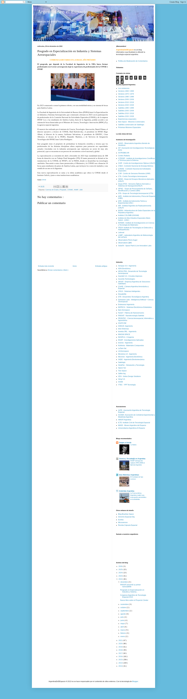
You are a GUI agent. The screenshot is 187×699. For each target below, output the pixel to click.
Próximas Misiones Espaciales (129, 127)
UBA (81, 190)
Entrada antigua (101, 266)
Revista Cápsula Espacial (127, 525)
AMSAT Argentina (124, 420)
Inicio (75, 266)
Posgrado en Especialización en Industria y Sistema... (132, 591)
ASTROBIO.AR (123, 153)
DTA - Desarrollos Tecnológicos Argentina (133, 297)
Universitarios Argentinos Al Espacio (131, 428)
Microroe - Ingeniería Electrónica (130, 357)
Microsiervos (123, 522)
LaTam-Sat (122, 348)
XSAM (120, 382)
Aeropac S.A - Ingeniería (127, 266)
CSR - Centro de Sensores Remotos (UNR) (134, 173)
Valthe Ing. (122, 373)
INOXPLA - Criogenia (126, 337)
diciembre (124, 582)
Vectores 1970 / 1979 (126, 94)
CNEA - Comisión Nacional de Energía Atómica (135, 166)
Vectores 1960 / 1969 (126, 91)
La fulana (133, 445)
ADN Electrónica (124, 269)
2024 (121, 573)
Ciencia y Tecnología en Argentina (132, 459)
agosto (123, 614)
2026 (121, 566)
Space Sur (122, 368)
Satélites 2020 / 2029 (126, 116)
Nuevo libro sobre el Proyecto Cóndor (134, 600)
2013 (121, 666)
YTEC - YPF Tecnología (127, 385)
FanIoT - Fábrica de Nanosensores (131, 313)
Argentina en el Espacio (62, 11)
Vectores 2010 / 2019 (126, 102)
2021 (121, 640)
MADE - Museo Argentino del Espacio (132, 425)
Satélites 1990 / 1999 (126, 108)
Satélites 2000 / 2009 (126, 111)
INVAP (76, 190)
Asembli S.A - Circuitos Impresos (130, 276)
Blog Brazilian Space (126, 514)
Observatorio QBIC (125, 243)
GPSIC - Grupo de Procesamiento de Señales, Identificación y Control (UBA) (135, 190)
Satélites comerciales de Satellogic (131, 125)
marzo (123, 630)
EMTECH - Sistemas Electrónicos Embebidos (135, 307)
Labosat (121, 232)
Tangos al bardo (125, 443)
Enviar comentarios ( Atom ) (58, 270)
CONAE (44, 180)
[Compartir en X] (60, 186)
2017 (121, 653)
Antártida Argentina (126, 491)
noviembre (124, 604)
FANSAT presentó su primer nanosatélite (130, 586)
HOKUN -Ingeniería (125, 326)
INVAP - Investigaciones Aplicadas (131, 340)
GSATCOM (122, 323)
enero (122, 636)
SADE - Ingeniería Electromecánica (131, 359)
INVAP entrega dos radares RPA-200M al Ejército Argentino (137, 463)
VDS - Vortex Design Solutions (129, 376)
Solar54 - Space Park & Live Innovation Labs (134, 246)
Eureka (120, 520)
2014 (121, 663)
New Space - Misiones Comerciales (131, 122)
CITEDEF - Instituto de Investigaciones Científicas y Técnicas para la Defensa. (136, 159)
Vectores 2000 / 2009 (126, 99)
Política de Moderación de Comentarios (133, 61)
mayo (122, 624)
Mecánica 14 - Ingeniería (127, 354)
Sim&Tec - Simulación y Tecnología (131, 365)
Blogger (135, 681)
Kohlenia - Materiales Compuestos (131, 345)
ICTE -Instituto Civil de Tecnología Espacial (134, 423)
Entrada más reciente (46, 266)
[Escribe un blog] (57, 186)
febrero (123, 633)
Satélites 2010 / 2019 (126, 113)
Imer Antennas (123, 329)
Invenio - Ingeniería (125, 343)
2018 (121, 650)
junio (122, 620)
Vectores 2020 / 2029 (126, 105)
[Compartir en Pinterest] (66, 186)
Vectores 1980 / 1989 (126, 97)
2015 (121, 660)
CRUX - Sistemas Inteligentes (129, 291)
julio (122, 617)
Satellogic (122, 362)
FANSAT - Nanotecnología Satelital (131, 316)
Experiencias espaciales (127, 119)
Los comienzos (123, 88)
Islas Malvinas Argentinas (129, 475)
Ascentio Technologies (126, 279)
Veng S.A (121, 379)
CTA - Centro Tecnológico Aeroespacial (132, 176)
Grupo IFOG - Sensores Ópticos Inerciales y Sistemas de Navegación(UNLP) (134, 185)
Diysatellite (122, 294)
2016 (121, 656)
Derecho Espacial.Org (126, 517)
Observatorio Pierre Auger (127, 240)
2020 (121, 644)
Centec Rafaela (124, 156)
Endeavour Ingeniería (126, 304)
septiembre (124, 611)
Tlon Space (122, 371)
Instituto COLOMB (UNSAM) (128, 215)
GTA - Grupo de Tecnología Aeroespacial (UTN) (135, 193)
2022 (121, 579)
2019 (121, 647)
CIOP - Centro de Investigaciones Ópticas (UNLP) (136, 163)
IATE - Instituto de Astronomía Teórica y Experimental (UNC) (132, 202)
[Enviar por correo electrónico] (54, 186)
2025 (121, 569)
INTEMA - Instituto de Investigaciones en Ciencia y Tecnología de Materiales (136, 224)
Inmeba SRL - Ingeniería (127, 331)
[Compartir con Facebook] (63, 186)
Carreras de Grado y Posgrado (56, 190)
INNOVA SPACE (124, 334)
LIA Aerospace (123, 351)
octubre (123, 607)
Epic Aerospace (124, 310)
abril (122, 627)
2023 (121, 576)
